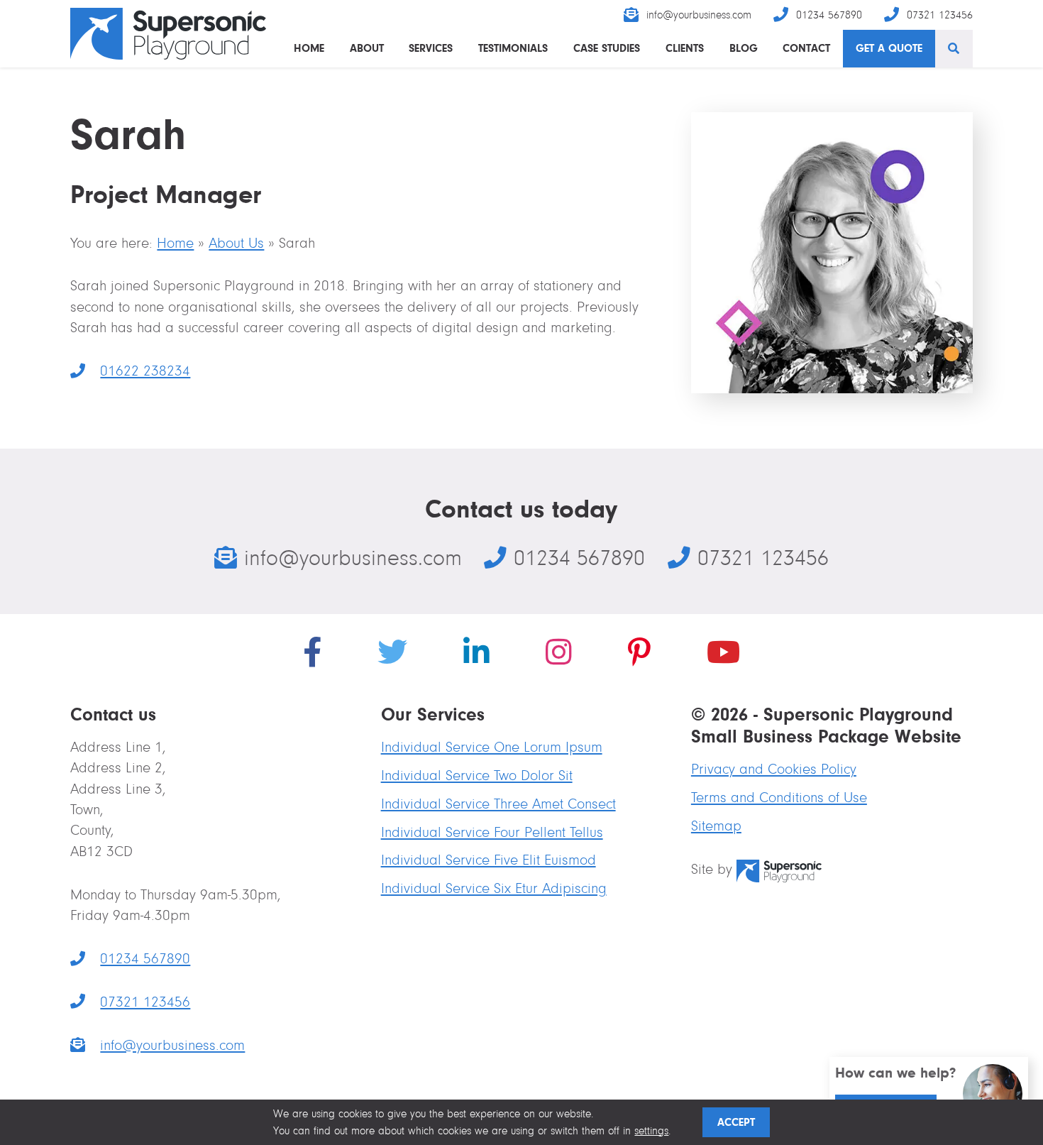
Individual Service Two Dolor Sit (477, 775)
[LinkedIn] (476, 655)
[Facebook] (312, 655)
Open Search (954, 48)
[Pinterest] (639, 655)
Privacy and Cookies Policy (773, 769)
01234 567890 (829, 15)
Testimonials (513, 48)
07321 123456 (940, 15)
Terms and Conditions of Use (779, 797)
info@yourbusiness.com (698, 15)
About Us (236, 243)
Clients (685, 48)
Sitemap (716, 826)
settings (651, 1130)
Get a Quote (889, 48)
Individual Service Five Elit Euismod (488, 860)
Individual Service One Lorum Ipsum (491, 747)
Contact (806, 48)
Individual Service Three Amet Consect (498, 804)
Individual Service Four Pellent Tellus (492, 832)
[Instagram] (559, 655)
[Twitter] (392, 655)
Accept (736, 1122)
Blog (743, 48)
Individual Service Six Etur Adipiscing (494, 888)
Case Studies (606, 48)
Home (309, 48)
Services (431, 48)
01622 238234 (130, 371)
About (367, 48)
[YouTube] (723, 655)
